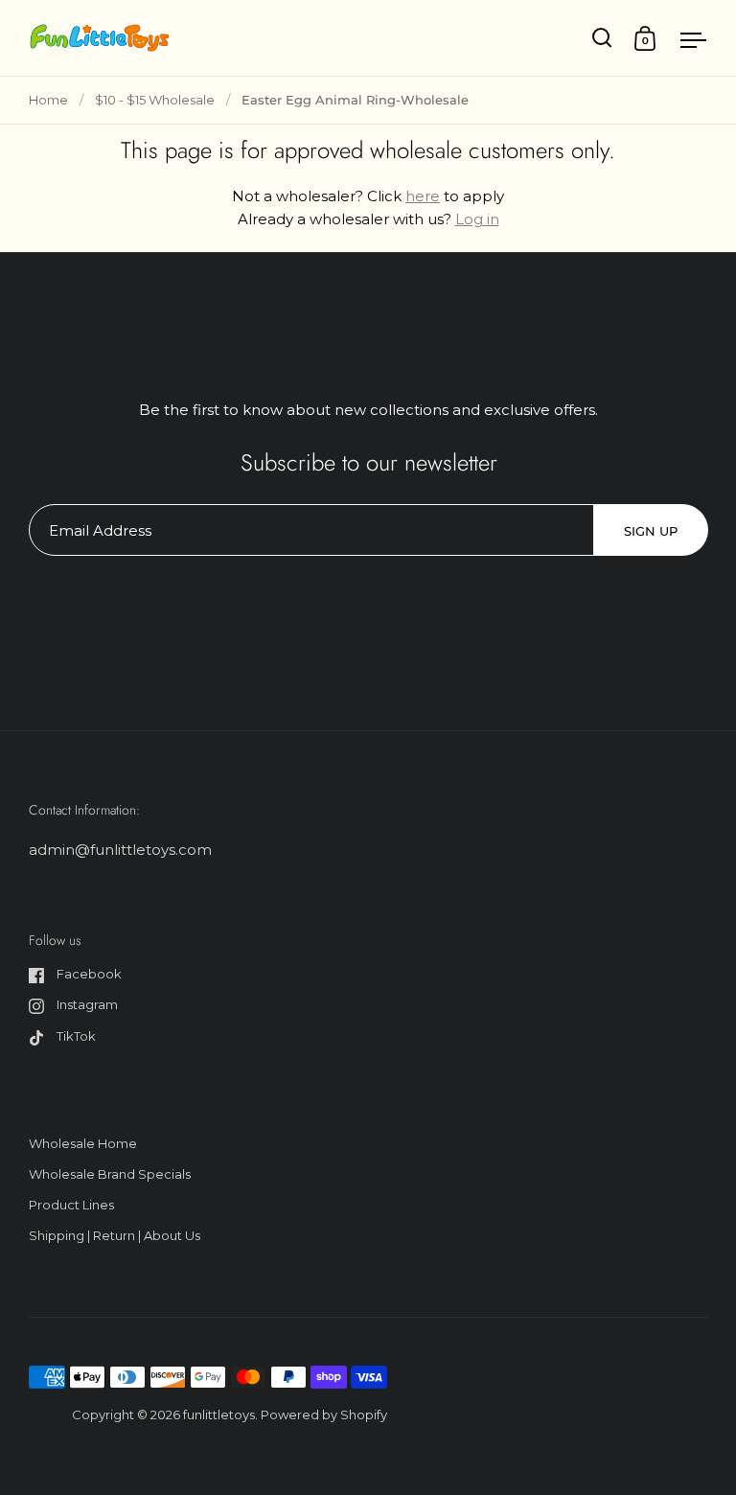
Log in (477, 219)
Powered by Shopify (324, 1414)
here (422, 196)
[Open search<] (602, 38)
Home (48, 99)
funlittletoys (219, 1414)
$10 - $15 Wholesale (155, 99)
